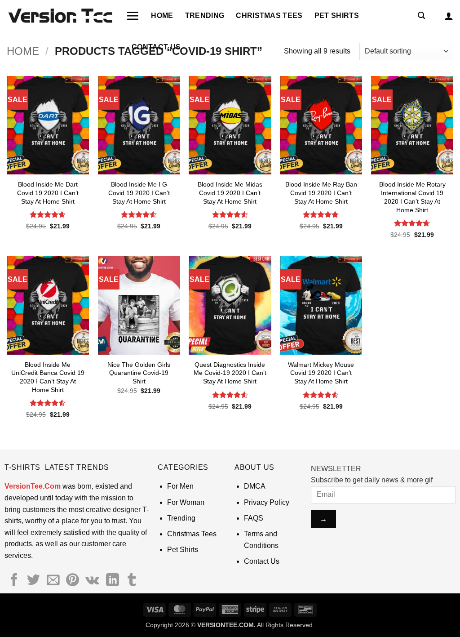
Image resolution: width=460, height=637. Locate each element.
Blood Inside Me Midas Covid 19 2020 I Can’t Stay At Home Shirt (230, 193)
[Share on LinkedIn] (112, 581)
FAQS (253, 518)
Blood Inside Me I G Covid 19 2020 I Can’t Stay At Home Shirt (139, 193)
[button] (132, 15)
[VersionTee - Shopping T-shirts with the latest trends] (59, 15)
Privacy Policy (266, 502)
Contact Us (156, 47)
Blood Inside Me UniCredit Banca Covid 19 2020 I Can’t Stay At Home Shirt (47, 377)
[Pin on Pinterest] (72, 581)
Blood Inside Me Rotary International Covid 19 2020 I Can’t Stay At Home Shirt (412, 197)
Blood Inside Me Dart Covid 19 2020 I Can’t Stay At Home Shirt (48, 193)
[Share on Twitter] (33, 581)
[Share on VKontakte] (92, 581)
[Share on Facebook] (14, 581)
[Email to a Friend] (53, 581)
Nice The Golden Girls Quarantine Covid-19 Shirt (138, 373)
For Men (180, 486)
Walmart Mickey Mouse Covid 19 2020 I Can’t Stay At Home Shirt (321, 373)
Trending (205, 15)
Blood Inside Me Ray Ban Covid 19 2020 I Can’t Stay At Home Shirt (321, 193)
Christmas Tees (269, 15)
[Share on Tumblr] (131, 581)
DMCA (254, 486)
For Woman (185, 502)
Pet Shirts (336, 15)
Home (162, 15)
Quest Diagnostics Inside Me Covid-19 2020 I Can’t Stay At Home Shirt (230, 373)
